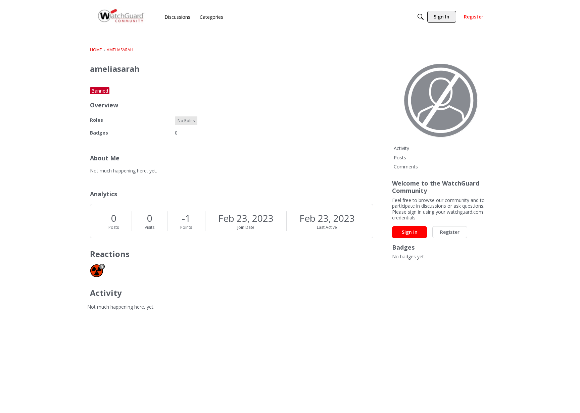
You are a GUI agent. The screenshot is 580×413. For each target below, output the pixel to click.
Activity (401, 148)
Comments (406, 166)
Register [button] (450, 232)
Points (186, 227)
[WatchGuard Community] (121, 17)
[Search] (421, 17)
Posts (113, 227)
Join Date (245, 227)
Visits (149, 227)
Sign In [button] (410, 232)
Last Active (327, 227)
